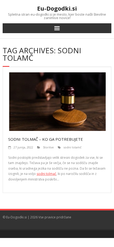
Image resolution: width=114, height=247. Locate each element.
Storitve (48, 147)
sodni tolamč (72, 147)
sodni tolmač (46, 173)
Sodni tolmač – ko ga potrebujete (45, 139)
